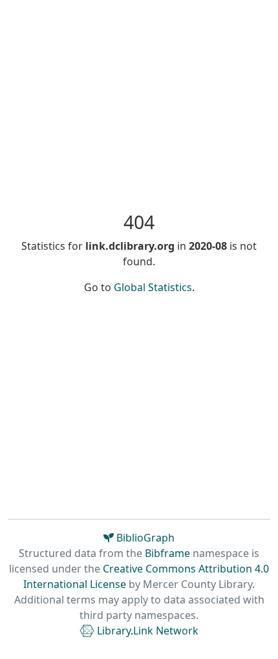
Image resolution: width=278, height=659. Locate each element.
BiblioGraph (144, 538)
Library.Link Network (146, 631)
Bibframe (167, 553)
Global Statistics (153, 287)
